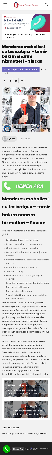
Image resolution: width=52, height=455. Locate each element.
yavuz (12, 138)
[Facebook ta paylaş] (10, 80)
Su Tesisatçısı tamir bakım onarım (20, 69)
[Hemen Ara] (6, 449)
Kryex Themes (39, 448)
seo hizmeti (31, 449)
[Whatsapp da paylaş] (16, 80)
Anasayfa (11, 34)
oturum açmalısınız (37, 433)
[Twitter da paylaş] (4, 80)
